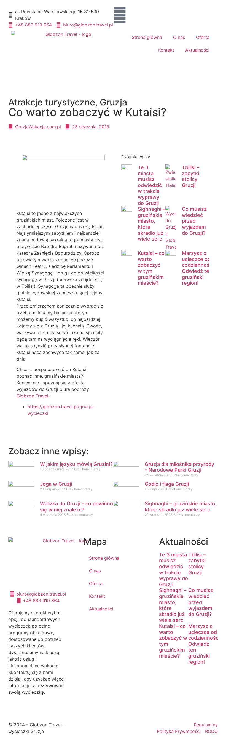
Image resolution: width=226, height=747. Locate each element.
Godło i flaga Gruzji (167, 484)
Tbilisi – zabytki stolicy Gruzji (190, 176)
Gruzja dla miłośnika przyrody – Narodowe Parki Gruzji (179, 467)
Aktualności (197, 50)
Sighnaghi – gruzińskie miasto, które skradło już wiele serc (181, 507)
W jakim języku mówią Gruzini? (76, 464)
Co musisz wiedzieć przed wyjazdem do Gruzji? (194, 221)
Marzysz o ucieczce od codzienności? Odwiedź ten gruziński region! (199, 268)
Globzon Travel (32, 396)
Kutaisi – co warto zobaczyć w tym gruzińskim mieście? (151, 268)
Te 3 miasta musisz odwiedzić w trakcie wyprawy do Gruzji (150, 185)
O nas (179, 37)
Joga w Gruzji (56, 484)
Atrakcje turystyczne (51, 102)
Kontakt (166, 50)
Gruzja (113, 102)
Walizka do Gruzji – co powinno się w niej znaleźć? (76, 507)
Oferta (202, 37)
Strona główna (147, 37)
